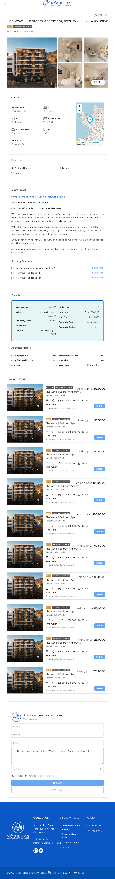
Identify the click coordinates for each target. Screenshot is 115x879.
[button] (90, 120)
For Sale (50, 388)
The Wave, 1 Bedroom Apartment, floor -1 (68, 486)
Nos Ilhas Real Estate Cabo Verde (61, 408)
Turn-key (66, 168)
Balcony (19, 173)
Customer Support (71, 842)
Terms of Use (50, 776)
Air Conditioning (23, 168)
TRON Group (77, 873)
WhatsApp (59, 790)
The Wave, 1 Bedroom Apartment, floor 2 (68, 642)
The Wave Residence (22, 26)
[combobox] (57, 769)
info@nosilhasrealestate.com (47, 843)
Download (98, 268)
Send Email (57, 782)
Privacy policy (95, 830)
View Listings (30, 719)
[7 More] (96, 75)
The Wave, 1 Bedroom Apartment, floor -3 (69, 392)
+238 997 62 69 (40, 839)
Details (100, 406)
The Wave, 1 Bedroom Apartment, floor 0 (68, 548)
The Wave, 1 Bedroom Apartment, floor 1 (68, 580)
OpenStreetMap (93, 142)
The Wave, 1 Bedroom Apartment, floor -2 (69, 423)
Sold (10, 26)
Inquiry (65, 847)
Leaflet (81, 142)
